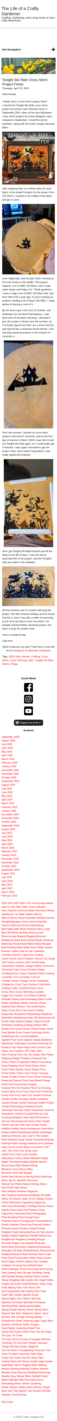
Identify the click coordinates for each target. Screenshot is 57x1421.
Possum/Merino (43, 1221)
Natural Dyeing (31, 1184)
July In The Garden (38, 1135)
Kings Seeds (25, 1139)
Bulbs (20, 947)
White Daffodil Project (37, 1376)
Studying (28, 1320)
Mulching (47, 1176)
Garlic (39, 1106)
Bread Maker (27, 943)
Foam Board (35, 1080)
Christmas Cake (10, 969)
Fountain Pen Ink (10, 1088)
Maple (45, 1158)
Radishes (24, 1235)
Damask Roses (37, 1002)
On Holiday (38, 1198)
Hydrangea (46, 1132)
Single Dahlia (46, 1280)
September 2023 (10, 869)
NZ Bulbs (46, 1195)
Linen (35, 1150)
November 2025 (10, 773)
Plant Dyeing (25, 1217)
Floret (21, 1065)
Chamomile (7, 966)
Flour (43, 1069)
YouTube (46, 1390)
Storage (20, 1317)
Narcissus (32, 1180)
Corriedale (24, 977)
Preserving (25, 1224)
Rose (4, 1257)
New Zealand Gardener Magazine (19, 1191)
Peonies (33, 1210)
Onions (49, 1198)
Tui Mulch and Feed (19, 1354)
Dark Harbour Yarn (21, 1006)
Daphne (5, 1006)
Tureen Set (7, 1357)
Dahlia (15, 999)
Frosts (4, 1095)
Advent (49, 903)
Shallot (45, 1276)
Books (39, 940)
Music (4, 1180)
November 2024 (10, 818)
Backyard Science (20, 925)
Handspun (16, 1117)
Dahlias (24, 1002)
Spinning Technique (12, 1302)
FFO (27, 1051)
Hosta (50, 1128)
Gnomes (49, 1110)
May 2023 (6, 884)
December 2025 (10, 770)
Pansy (49, 1206)
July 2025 (6, 788)
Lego (4, 1147)
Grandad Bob (31, 1113)
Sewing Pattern (32, 1276)
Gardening (30, 1106)
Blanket (21, 936)
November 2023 (10, 862)
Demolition (7, 1017)
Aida (17, 656)
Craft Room (44, 984)
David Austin (38, 1006)
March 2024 (7, 847)
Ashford (41, 917)
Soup (43, 1291)
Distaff (46, 1021)
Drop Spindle (8, 1032)
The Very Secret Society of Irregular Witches (25, 1339)
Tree (48, 1350)
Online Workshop (10, 1202)
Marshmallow (21, 1161)
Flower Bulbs (8, 1073)
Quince (50, 1232)
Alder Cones (29, 906)
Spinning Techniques (34, 1302)
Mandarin (36, 1158)
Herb (22, 1124)
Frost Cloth (29, 1091)
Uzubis (34, 1361)
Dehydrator (47, 1014)
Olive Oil (26, 1198)
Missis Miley (26, 1169)
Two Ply (26, 1357)
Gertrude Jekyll (22, 1110)
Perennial (20, 1213)
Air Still (11, 906)
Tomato (32, 1343)
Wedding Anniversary (39, 1372)
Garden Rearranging (12, 1106)
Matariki (34, 1161)
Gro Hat (43, 1113)
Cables (15, 951)
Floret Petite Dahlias (12, 1069)
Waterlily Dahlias (29, 1368)
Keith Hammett (9, 1139)
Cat (45, 958)
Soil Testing (27, 1291)
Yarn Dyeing (34, 1390)
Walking (42, 1365)
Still (13, 1317)
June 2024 (7, 836)
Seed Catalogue (10, 1269)
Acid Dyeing (38, 903)
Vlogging (26, 1365)
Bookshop (6, 943)
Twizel (17, 1357)
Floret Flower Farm (35, 1065)
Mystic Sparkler (17, 1180)
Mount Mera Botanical (13, 1176)
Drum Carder (23, 1032)
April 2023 (6, 888)
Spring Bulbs (34, 1306)
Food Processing (17, 1084)
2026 (22, 903)
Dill (36, 1017)
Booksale (49, 940)
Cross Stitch (8, 991)
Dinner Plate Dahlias (12, 1021)
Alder (18, 906)
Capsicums (27, 954)
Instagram (18, 650)
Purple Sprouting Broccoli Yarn (28, 1232)
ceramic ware (22, 962)
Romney (33, 1254)
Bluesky (46, 650)
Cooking (49, 973)
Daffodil (42, 995)
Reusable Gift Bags (12, 1250)
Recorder (6, 1243)
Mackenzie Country (12, 1158)
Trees (4, 1354)
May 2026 (6, 751)
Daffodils (6, 999)
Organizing (39, 1202)
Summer (6, 1324)
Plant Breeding (9, 1217)
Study (19, 1320)
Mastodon (33, 650)
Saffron (20, 1261)
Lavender (48, 1143)
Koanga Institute (28, 1143)
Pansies (41, 1206)
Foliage (46, 1080)
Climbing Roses (10, 973)
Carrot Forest (8, 958)
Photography (39, 1213)
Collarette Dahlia (35, 973)
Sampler (43, 1261)
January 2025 (8, 810)
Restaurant (45, 1246)
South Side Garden (11, 1294)
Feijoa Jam (7, 1051)
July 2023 (6, 877)
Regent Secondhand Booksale (28, 1243)
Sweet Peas (28, 1331)
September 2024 (10, 825)
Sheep (4, 1280)
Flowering (6, 1080)
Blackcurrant (36, 932)
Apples (29, 914)
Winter (17, 1383)
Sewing (19, 1276)
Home (23, 1128)
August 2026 (8, 740)
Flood (4, 1065)
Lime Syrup (25, 1150)
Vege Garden (46, 1361)
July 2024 (6, 833)
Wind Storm (37, 1379)
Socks (31, 1287)
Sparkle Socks (31, 1294)
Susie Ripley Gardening (14, 1328)
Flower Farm (23, 1073)
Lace (40, 1143)
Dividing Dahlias (32, 1025)
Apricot (38, 914)
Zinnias (23, 1394)
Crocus (39, 988)
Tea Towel (46, 1331)
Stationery (27, 1313)
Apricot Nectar (9, 917)
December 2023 (10, 858)
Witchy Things (10, 664)
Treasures (39, 1350)
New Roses (21, 1187)
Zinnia (15, 1394)
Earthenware (8, 1036)
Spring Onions (25, 1309)
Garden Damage (19, 1099)
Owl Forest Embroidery (14, 1206)
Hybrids (35, 1132)
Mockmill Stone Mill (12, 1172)
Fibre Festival (8, 1054)
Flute (24, 1080)
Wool (4, 1390)
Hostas (5, 1132)
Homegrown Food (36, 1128)
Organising (27, 1202)
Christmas (48, 966)
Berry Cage (44, 929)
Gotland (19, 1113)
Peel (25, 1210)
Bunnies (5, 951)
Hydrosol (6, 1135)
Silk (36, 1280)
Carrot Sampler (25, 958)
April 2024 (6, 844)
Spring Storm (41, 1309)
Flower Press (25, 1076)
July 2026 (6, 744)
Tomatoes (42, 1343)
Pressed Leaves (10, 1228)
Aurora (25, 921)
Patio (13, 1210)
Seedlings (37, 1272)
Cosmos (35, 977)
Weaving (22, 1372)
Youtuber (6, 1394)
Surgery (35, 1324)
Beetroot (32, 929)
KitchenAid (39, 1139)
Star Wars (16, 1313)
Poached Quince (10, 1221)
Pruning (40, 1228)
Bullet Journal (45, 947)
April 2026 (6, 755)
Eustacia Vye (8, 1047)
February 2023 (9, 895)
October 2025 (8, 777)
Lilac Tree (6, 1150)
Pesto (29, 1213)
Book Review (28, 940)
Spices (26, 1298)
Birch (4, 932)
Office (4, 1198)
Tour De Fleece (9, 1350)
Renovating (7, 1246)
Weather (44, 1368)
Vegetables (7, 1365)
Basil (16, 929)
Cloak (22, 973)
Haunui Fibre (35, 1121)
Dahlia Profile (44, 999)
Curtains (18, 995)
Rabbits (5, 1235)
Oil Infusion (15, 1198)
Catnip (51, 958)
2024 (11, 656)
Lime (15, 1150)
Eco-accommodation (27, 1036)
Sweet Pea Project (11, 1331)
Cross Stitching (18, 660)
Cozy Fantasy (29, 984)
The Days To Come (11, 1335)
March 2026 (7, 759)
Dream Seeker (23, 1028)
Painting (31, 1206)
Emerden (33, 1043)
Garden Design (9, 1102)
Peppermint (7, 1213)
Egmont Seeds (32, 1039)
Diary (30, 1017)
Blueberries (7, 940)
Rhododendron (31, 1250)
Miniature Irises (9, 1169)
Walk (34, 1365)
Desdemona (20, 1017)
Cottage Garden (10, 980)
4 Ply (28, 903)
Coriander (6, 977)
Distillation (7, 1025)
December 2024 (10, 814)
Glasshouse (37, 1110)
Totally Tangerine (29, 1346)
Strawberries (8, 1320)
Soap (49, 1283)
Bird (10, 932)
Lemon (11, 1147)
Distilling (18, 1025)
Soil (38, 1287)
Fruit (11, 1095)
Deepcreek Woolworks (13, 1014)
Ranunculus (45, 1235)
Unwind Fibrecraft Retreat (15, 1361)
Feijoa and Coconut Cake (37, 1047)
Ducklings (36, 1032)
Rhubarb (44, 1250)
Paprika (5, 1210)
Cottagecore (8, 984)
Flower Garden (9, 1076)
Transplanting (26, 1350)
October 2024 (8, 821)
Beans (23, 929)
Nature (43, 1184)
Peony (41, 1210)
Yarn (10, 1390)
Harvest (5, 1121)
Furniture (46, 1095)
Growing (6, 1117)
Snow (43, 1283)
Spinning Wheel (9, 1306)
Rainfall (34, 1235)
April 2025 (6, 799)
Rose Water (29, 1257)
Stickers (6, 1317)
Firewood (37, 1058)
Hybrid (13, 1132)
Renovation (20, 1246)
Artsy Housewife (27, 917)
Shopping (14, 1280)
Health (46, 1121)
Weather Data (9, 1372)
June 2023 (7, 881)
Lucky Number (29, 1154)
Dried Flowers (38, 1028)
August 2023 (8, 873)
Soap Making (8, 1287)
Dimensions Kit (46, 1017)
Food (4, 1084)
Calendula (38, 951)
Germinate (7, 1110)
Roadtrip (6, 1254)
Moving (30, 1176)
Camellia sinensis (11, 954)
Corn (15, 977)
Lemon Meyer (22, 1147)
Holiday (15, 1128)
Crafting (35, 656)
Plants (36, 1217)
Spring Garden (9, 1309)
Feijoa (20, 1047)
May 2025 (6, 796)
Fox (39, 1088)
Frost (19, 1091)
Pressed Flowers (41, 1224)
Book (17, 940)
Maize (26, 1158)
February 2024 (9, 851)
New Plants (7, 1187)
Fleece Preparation (20, 1062)
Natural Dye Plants (11, 1184)
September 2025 (10, 781)
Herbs (43, 1124)
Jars (24, 1135)
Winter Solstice (9, 1387)
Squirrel (5, 1313)
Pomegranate (27, 1221)
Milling (33, 1165)
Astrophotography (11, 921)
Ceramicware (38, 962)
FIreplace (26, 1058)
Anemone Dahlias (45, 910)
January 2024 (8, 855)
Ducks (46, 1032)
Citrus (23, 969)
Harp (25, 1117)
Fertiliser (19, 1051)
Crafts (14, 988)
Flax (44, 1058)
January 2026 (8, 766)
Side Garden (26, 1280)
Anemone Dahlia (26, 910)
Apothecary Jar (9, 914)
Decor (19, 1010)
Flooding (12, 1065)
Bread (16, 943)
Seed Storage (23, 1272)
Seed (39, 1265)
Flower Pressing (42, 1076)
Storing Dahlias (33, 1317)
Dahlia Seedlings (10, 1002)
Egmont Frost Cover (12, 1039)
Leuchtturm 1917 (40, 1147)
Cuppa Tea (7, 995)
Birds (16, 932)
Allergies (41, 906)
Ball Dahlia (7, 929)
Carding (38, 954)
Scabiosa (6, 1265)
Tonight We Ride (44, 660)
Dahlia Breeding (28, 999)
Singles (5, 1283)
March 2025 (7, 803)
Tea (38, 1331)
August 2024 (8, 829)
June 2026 (7, 747)
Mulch (38, 1176)
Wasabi (5, 1368)
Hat (25, 1121)
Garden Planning (28, 1102)
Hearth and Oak (10, 1124)
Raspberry (21, 1239)
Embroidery (20, 1043)
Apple (22, 914)
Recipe (41, 1239)
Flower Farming (39, 1073)
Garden (5, 1099)
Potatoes (14, 1224)
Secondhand (29, 1265)
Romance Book (19, 1254)
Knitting (49, 1139)
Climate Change (36, 969)
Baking (40, 925)
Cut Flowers (30, 995)
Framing (46, 1088)
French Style (8, 1091)
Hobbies (5, 1128)
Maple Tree (7, 1161)
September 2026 (10, 737)
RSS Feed (7, 1402)
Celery (10, 962)
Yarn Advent (20, 1390)
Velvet (17, 1365)
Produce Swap (28, 1228)
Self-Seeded (8, 1276)
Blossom (41, 936)
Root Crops (45, 1254)
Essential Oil (45, 1043)
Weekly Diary (8, 1376)
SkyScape (15, 1283)
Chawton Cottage (23, 966)
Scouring (17, 1265)
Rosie (48, 1257)
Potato (4, 1224)
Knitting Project (9, 1143)
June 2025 (7, 792)
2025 (16, 903)
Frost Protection (44, 1091)
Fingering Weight (10, 1058)
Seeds (46, 1272)
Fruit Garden (34, 1095)
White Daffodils (9, 1379)
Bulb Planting (8, 947)
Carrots (38, 958)
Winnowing (7, 1383)
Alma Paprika (8, 910)
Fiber (33, 1051)
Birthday (23, 932)
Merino (42, 1161)
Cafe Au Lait (26, 951)
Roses (40, 1257)
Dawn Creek (8, 1010)
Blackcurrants (9, 936)
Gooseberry (7, 1113)
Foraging (31, 1084)
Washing (15, 1368)
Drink (50, 1028)
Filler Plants (46, 1054)
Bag (33, 925)
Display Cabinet (33, 1021)
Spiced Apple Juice (11, 1298)
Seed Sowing (8, 1272)
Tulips (39, 1354)
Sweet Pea (34, 1328)
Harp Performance (39, 1117)
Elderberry (46, 1039)
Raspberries (8, 1239)
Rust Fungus (8, 1261)
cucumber (38, 991)
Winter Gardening (31, 1383)
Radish (14, 1235)
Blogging (31, 936)
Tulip (33, 1354)
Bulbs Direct (30, 947)
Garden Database (38, 1099)
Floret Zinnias (31, 1069)
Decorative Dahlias (33, 1010)
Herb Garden (32, 1124)
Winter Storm (26, 1387)
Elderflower (7, 1043)
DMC (31, 660)
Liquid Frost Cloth (11, 1154)
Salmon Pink (31, 1261)
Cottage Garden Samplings (34, 980)
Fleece (5, 1062)
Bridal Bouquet (43, 943)
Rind (52, 1250)
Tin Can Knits (20, 1343)
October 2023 (8, 866)
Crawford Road (26, 988)
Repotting (32, 1246)
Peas (19, 1210)
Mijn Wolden (23, 1165)
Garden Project (45, 1102)
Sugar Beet (46, 1320)
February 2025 (9, 807)
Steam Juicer (41, 1313)
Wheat (20, 1376)
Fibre (39, 1051)
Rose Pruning (15, 1257)
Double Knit (7, 1028)
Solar (37, 1291)
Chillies (38, 966)
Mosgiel (28, 1172)
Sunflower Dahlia (20, 1324)
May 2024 (6, 840)
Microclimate (8, 1165)
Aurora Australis (38, 921)
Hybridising (24, 1132)
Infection (16, 1135)
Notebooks (34, 1195)
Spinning (35, 1298)
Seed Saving (45, 1269)
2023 (4, 903)
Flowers (17, 1080)
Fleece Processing (41, 1062)
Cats (4, 962)
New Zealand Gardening (14, 1195)
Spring (22, 1306)
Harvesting (17, 1121)
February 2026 (9, 762)
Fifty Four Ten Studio (28, 1054)
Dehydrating (33, 1014)
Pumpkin (6, 1232)
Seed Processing (28, 1269)
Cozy (18, 984)
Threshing (6, 1343)
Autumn (25, 656)
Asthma (50, 917)
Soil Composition (10, 1291)
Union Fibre (37, 1357)
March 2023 (7, 892)
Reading (32, 1239)
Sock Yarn (22, 1287)
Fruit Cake (20, 1095)
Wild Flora (24, 1379)
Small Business (30, 1283)
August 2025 (8, 784)
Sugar (36, 1320)
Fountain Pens (28, 1088)
